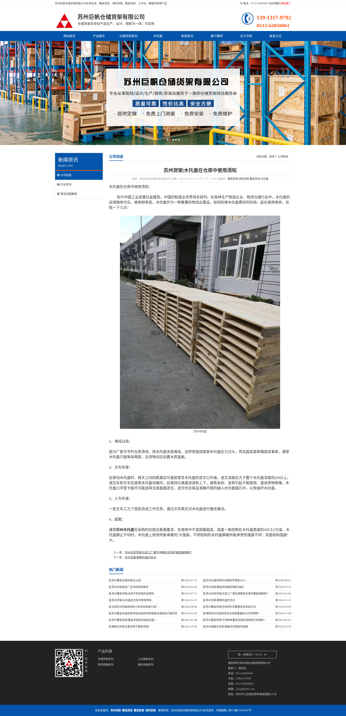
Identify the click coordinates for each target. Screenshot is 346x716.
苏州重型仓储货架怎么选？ (127, 580)
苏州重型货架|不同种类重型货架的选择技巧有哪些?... (236, 619)
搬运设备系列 (146, 664)
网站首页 (69, 36)
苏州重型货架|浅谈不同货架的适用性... (133, 593)
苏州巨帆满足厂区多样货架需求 (129, 586)
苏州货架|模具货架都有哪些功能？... (226, 586)
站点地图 (274, 3)
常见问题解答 (68, 193)
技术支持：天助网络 (214, 710)
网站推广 (286, 3)
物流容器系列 (106, 664)
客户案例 (217, 36)
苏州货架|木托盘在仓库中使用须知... (132, 600)
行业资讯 (65, 184)
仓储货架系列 (128, 36)
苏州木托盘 (200, 431)
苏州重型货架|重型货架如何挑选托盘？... (134, 619)
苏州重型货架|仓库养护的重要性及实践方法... (231, 606)
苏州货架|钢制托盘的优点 (220, 600)
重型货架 (130, 3)
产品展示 (99, 36)
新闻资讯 (187, 36)
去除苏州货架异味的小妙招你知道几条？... (135, 606)
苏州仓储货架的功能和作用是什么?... (226, 580)
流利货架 (117, 3)
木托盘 (157, 36)
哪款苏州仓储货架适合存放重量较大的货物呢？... (233, 613)
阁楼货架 (154, 3)
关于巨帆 (246, 36)
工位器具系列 (146, 658)
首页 (272, 156)
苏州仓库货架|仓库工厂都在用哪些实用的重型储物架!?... (237, 593)
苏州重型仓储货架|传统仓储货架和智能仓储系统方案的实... (145, 613)
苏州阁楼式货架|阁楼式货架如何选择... (227, 626)
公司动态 (65, 175)
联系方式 (276, 36)
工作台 (142, 3)
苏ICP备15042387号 (239, 710)
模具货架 (104, 3)
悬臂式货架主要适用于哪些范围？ (131, 626)
